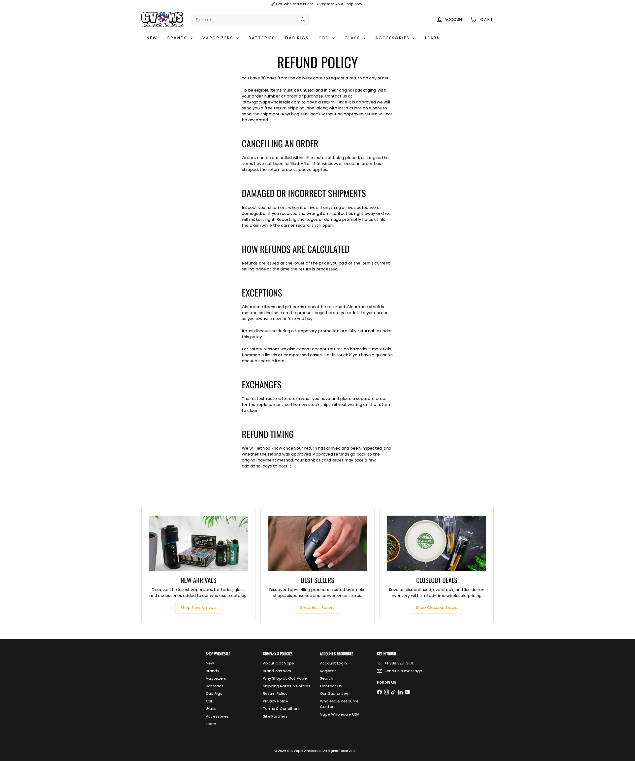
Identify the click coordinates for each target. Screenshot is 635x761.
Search (326, 678)
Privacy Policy (275, 701)
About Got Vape (278, 663)
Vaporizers (218, 38)
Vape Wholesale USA (339, 714)
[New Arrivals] (198, 543)
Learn (432, 38)
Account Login (333, 663)
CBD (324, 38)
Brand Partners (277, 670)
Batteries (262, 38)
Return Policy (275, 693)
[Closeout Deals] (436, 543)
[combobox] (250, 19)
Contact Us (331, 686)
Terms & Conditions (281, 708)
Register (328, 670)
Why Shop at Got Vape (285, 678)
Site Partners (275, 716)
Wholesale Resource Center (339, 703)
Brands (178, 38)
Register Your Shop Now (341, 3)
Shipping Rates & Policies (286, 686)
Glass (353, 38)
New (151, 38)
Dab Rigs (297, 38)
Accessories (393, 38)
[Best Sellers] (317, 543)
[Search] (303, 19)
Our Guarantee (334, 693)
